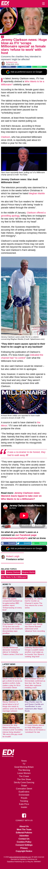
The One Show (24, 779)
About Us (24, 826)
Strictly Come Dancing (24, 782)
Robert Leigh (12, 62)
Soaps (24, 785)
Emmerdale (24, 795)
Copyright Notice (24, 851)
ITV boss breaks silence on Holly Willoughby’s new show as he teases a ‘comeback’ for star (35, 728)
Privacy (24, 848)
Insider (24, 807)
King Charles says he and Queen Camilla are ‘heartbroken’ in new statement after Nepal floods (34, 706)
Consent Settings (24, 845)
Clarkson (5, 137)
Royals (24, 798)
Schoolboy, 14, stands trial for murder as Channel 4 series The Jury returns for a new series (34, 603)
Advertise (24, 836)
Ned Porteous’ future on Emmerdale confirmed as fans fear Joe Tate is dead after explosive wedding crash (35, 683)
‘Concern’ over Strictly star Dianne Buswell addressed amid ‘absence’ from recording (35, 627)
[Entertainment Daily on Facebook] (24, 815)
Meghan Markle (37, 193)
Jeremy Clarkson (13, 572)
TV (2, 37)
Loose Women (24, 773)
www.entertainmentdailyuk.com (20, 857)
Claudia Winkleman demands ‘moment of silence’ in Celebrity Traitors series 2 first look (13, 650)
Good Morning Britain (24, 767)
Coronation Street (24, 789)
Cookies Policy (24, 842)
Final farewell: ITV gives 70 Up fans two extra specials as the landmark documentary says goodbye (13, 628)
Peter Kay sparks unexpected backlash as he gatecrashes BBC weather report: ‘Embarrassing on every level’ (12, 604)
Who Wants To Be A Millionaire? (14, 577)
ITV (3, 572)
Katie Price (24, 804)
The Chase (24, 776)
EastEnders (24, 792)
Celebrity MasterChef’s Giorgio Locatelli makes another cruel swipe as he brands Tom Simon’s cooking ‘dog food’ (34, 652)
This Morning (24, 770)
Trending (24, 801)
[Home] (5, 4)
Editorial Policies (24, 832)
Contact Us (24, 839)
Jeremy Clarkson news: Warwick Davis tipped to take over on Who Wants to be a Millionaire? (21, 496)
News (24, 761)
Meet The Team (24, 829)
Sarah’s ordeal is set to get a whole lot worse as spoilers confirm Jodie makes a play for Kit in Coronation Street (12, 683)
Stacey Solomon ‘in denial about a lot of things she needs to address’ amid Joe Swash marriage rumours (13, 706)
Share (8, 67)
